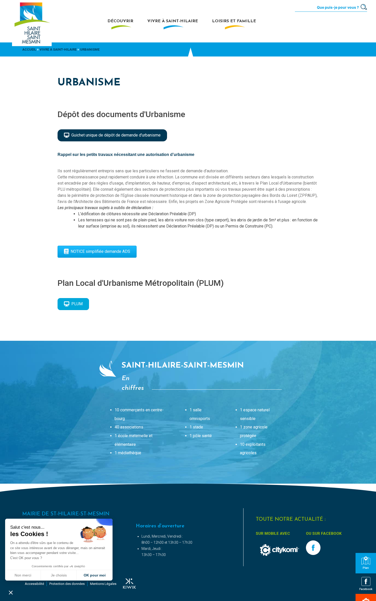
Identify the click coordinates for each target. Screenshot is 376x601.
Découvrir (120, 21)
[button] (11, 592)
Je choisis (59, 575)
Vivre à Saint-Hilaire (172, 21)
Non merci (23, 575)
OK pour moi (95, 575)
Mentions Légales (103, 584)
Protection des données (67, 584)
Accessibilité (34, 584)
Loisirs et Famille (234, 21)
